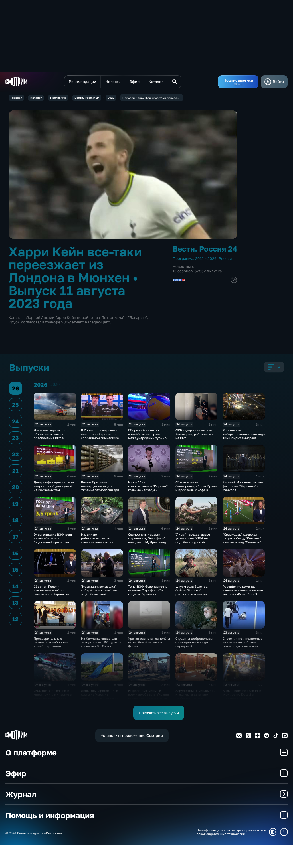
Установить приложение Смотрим (132, 735)
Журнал (20, 794)
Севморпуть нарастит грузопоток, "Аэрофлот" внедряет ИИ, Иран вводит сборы (148, 540)
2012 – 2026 (206, 258)
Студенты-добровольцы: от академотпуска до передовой (194, 642)
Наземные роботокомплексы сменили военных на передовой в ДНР (97, 540)
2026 (55, 384)
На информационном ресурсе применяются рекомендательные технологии (231, 832)
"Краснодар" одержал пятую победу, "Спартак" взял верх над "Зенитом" (242, 538)
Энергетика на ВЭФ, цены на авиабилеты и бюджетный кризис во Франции (53, 540)
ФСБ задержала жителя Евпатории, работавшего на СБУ (194, 434)
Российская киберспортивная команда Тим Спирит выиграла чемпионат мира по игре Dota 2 (244, 437)
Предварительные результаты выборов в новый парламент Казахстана (51, 644)
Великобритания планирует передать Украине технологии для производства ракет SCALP (102, 487)
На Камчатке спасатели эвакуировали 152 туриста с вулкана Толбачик (101, 642)
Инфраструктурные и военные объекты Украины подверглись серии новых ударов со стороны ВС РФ (149, 696)
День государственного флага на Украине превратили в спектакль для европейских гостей (100, 696)
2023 (111, 97)
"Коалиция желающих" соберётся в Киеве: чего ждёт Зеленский (99, 590)
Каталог (36, 97)
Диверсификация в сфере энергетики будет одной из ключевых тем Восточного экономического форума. (54, 490)
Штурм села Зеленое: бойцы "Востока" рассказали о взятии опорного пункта (191, 592)
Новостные (183, 266)
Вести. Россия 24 (87, 97)
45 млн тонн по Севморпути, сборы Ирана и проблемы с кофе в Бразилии (196, 487)
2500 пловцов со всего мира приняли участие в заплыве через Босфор (53, 694)
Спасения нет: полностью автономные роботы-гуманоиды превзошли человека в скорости (242, 644)
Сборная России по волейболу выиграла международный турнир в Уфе (148, 435)
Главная (16, 97)
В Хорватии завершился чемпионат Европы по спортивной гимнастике (100, 434)
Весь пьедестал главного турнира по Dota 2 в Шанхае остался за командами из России (242, 696)
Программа (58, 97)
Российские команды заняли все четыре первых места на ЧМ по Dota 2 (243, 590)
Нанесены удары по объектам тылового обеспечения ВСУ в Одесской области (49, 435)
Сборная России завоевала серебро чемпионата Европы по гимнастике (52, 592)
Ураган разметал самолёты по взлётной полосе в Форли (149, 642)
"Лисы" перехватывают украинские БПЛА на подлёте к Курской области (192, 540)
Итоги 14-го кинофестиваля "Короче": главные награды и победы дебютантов (148, 487)
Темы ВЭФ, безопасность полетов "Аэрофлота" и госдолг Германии (147, 590)
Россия (225, 258)
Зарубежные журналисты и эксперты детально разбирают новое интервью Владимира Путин (195, 698)
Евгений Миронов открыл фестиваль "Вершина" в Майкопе (243, 486)
